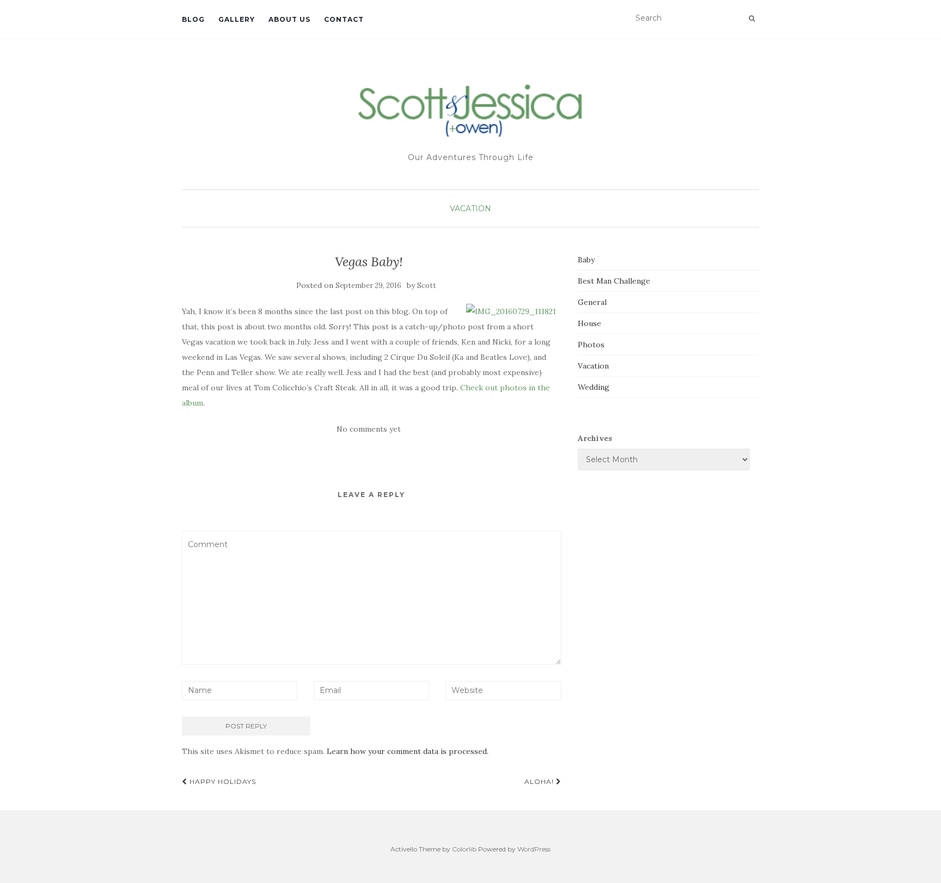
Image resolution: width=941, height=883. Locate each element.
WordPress (534, 849)
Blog (193, 19)
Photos (591, 344)
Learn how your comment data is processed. (407, 751)
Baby (586, 260)
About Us (289, 19)
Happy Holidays (221, 781)
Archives (595, 438)
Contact (344, 19)
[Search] (751, 18)
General (592, 302)
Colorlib (464, 849)
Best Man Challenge (614, 281)
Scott (426, 285)
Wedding (593, 387)
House (589, 323)
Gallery (236, 19)
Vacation (470, 208)
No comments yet (369, 429)
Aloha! (540, 781)
